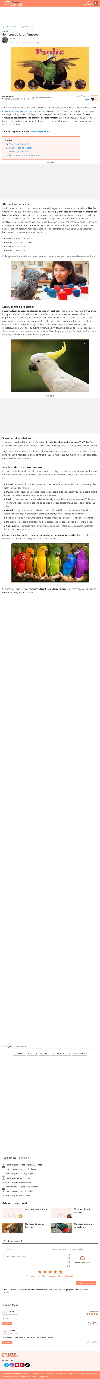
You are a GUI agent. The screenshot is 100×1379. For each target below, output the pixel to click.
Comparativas (79, 1053)
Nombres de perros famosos (34, 1226)
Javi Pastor (15, 43)
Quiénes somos (38, 1373)
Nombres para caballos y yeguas (20, 1173)
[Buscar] (96, 3)
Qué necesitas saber (61, 1053)
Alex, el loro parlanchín (19, 144)
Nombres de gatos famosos (83, 1211)
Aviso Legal (49, 1373)
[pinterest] (22, 1365)
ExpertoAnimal (7, 27)
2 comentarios (15, 38)
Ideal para (32, 1053)
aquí (27, 488)
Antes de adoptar (19, 27)
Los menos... (19, 1053)
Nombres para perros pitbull (18, 1195)
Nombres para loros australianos (83, 1226)
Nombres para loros (40, 131)
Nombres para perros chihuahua (19, 1191)
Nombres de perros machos (18, 1178)
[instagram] (11, 1365)
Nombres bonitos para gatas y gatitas (22, 1187)
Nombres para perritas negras (18, 1182)
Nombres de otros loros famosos (24, 155)
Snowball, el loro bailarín (20, 152)
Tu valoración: (33, 1276)
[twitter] (6, 1365)
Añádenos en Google (43, 97)
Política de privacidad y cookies (66, 1373)
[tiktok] (27, 1365)
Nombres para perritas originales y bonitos (24, 1165)
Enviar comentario (86, 1283)
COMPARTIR (88, 5)
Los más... (44, 1053)
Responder (6, 1323)
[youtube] (17, 1365)
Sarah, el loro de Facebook (21, 148)
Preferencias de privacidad (89, 1373)
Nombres (30, 27)
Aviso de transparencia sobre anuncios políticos (20, 1377)
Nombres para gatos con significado (21, 1169)
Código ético (43, 1377)
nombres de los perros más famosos (24, 111)
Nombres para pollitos (36, 1209)
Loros (86, 100)
